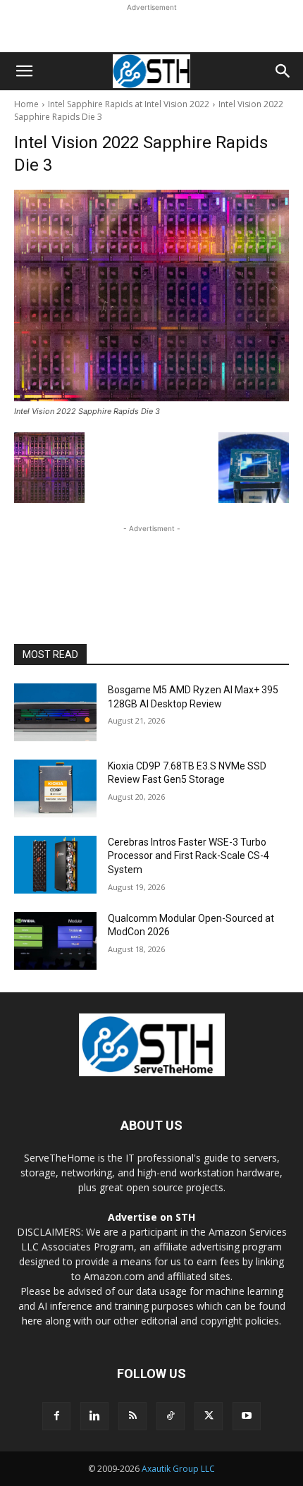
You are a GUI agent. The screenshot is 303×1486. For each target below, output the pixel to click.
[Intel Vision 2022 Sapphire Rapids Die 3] (151, 295)
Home (26, 104)
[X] (208, 1416)
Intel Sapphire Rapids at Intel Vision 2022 (128, 104)
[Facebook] (56, 1416)
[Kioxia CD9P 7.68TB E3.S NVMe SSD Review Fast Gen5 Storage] (55, 788)
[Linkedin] (94, 1416)
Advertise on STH (151, 1217)
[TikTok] (170, 1416)
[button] (24, 71)
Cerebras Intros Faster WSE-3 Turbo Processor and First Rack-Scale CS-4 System (188, 855)
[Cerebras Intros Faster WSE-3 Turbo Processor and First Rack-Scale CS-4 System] (55, 865)
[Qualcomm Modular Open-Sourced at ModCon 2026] (55, 941)
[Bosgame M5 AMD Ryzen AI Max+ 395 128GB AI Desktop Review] (55, 712)
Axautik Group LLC (178, 1469)
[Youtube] (247, 1416)
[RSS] (132, 1416)
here (32, 1320)
